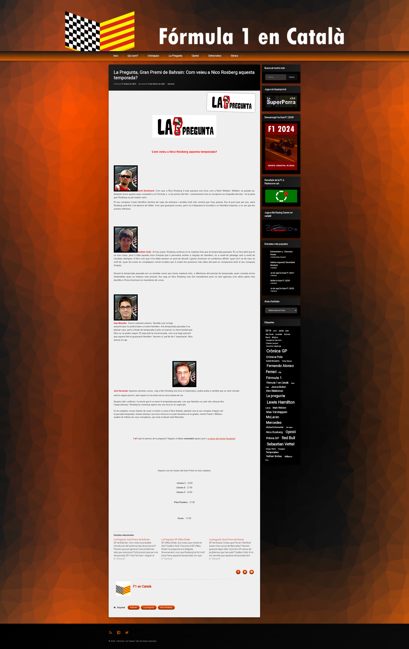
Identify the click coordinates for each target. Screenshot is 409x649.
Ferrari (271, 372)
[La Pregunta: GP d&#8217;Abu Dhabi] (185, 549)
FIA (279, 372)
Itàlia (293, 383)
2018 (281, 330)
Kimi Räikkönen (274, 390)
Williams (288, 456)
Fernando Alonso (280, 366)
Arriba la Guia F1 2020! (280, 281)
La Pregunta (175, 55)
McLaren (272, 417)
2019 (287, 331)
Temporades (272, 452)
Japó (267, 387)
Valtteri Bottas (274, 456)
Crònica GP (276, 351)
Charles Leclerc (272, 343)
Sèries (234, 55)
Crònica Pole (274, 357)
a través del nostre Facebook (221, 438)
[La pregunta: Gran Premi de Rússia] (233, 549)
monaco (289, 427)
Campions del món (273, 340)
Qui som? (133, 55)
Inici (115, 55)
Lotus (268, 408)
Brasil (268, 337)
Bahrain (133, 607)
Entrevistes (214, 55)
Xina (267, 460)
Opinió (195, 55)
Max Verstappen (276, 412)
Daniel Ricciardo (273, 361)
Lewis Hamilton (281, 402)
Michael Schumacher (274, 427)
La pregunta (148, 607)
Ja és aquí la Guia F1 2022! (282, 288)
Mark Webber (279, 407)
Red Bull (288, 438)
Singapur (281, 449)
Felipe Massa (287, 361)
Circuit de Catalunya (273, 346)
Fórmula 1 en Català (277, 382)
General (171, 84)
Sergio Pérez (271, 449)
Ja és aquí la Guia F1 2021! (282, 273)
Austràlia (278, 334)
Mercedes (273, 423)
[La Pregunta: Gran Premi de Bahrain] (137, 549)
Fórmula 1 (274, 378)
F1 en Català (142, 586)
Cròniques (153, 55)
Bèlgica (275, 337)
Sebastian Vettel (281, 444)
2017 (275, 331)
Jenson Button (278, 386)
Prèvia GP (272, 438)
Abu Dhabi (270, 334)
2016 (268, 330)
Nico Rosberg (166, 607)
